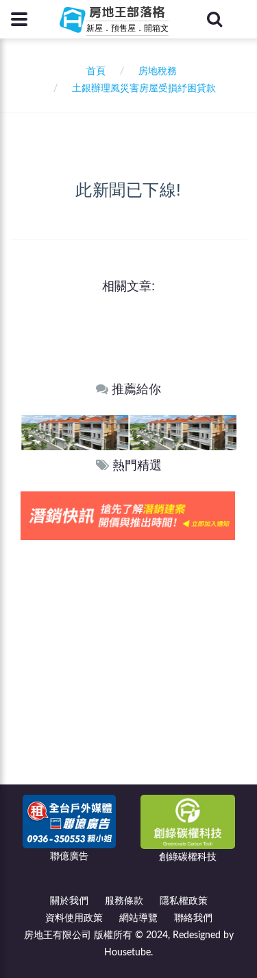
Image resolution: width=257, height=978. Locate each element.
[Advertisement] (128, 675)
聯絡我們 (193, 918)
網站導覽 (138, 918)
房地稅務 (157, 71)
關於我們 (69, 901)
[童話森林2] (90, 432)
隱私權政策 (184, 901)
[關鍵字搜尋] (214, 19)
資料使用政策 (74, 918)
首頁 (93, 71)
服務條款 (124, 901)
